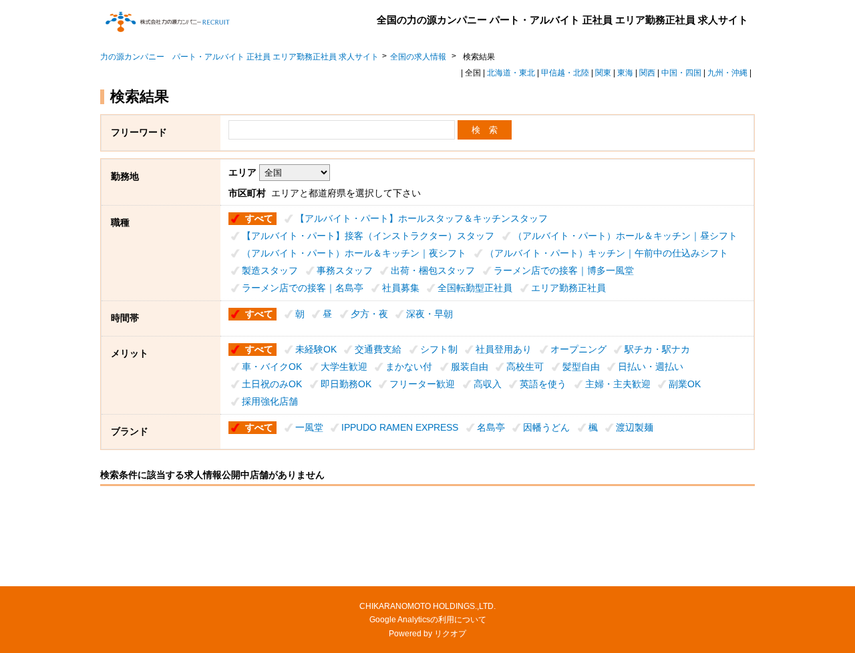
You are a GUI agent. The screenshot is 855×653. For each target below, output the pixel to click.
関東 (603, 72)
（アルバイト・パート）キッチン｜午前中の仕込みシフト (606, 253)
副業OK (685, 384)
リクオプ (450, 633)
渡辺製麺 (634, 427)
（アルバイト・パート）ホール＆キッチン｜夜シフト (354, 253)
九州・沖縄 (727, 72)
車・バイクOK (272, 366)
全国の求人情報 (419, 56)
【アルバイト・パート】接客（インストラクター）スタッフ (368, 235)
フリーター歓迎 (422, 384)
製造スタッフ (270, 270)
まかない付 (408, 366)
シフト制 (439, 349)
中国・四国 (681, 72)
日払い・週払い (650, 366)
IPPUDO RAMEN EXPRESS (399, 427)
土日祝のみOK (272, 384)
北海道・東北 (511, 72)
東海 (625, 72)
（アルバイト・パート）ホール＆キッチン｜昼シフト (625, 235)
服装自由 (469, 366)
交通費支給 (378, 349)
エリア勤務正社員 (568, 287)
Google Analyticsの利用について (427, 619)
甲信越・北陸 (565, 72)
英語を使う (543, 384)
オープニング (578, 349)
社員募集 (400, 287)
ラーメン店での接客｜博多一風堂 (564, 270)
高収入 (488, 384)
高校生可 (525, 366)
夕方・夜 (369, 313)
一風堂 (309, 427)
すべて (259, 218)
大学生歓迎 (344, 366)
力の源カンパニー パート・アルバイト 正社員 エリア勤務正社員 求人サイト (239, 56)
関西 (647, 72)
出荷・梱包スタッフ (433, 270)
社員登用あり (504, 349)
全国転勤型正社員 (475, 287)
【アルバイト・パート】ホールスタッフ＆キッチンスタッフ (421, 218)
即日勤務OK (346, 384)
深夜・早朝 (429, 313)
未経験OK (316, 349)
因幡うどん (546, 427)
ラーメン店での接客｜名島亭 (302, 287)
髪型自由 (581, 366)
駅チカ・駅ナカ (657, 349)
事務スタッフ (345, 270)
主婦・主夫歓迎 (618, 384)
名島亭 (491, 427)
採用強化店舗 (270, 401)
